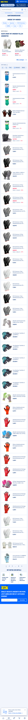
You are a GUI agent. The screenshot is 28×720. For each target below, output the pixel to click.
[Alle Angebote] (14, 718)
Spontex (12, 23)
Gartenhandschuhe (19, 12)
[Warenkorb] (19, 718)
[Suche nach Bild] (22, 9)
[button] (21, 1)
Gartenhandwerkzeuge (9, 12)
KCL (20, 26)
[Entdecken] (9, 718)
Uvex (15, 26)
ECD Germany (21, 23)
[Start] (3, 718)
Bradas (5, 23)
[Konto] (25, 718)
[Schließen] (25, 709)
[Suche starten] (25, 9)
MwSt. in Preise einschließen (15, 713)
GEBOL (8, 26)
